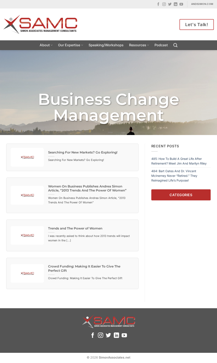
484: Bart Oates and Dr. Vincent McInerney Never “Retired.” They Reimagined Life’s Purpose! (174, 175)
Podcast (161, 45)
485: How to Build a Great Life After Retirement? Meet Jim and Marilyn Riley (179, 161)
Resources (137, 45)
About (45, 45)
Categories (181, 195)
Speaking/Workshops (106, 45)
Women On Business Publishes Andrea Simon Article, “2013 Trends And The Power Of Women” (87, 188)
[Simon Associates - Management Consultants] (40, 24)
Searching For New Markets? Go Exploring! (82, 152)
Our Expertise (69, 45)
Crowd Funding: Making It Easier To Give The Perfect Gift (84, 268)
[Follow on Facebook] (158, 5)
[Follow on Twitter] (170, 5)
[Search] (175, 45)
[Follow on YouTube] (181, 5)
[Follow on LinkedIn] (175, 5)
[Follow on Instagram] (164, 5)
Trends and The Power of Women (75, 228)
